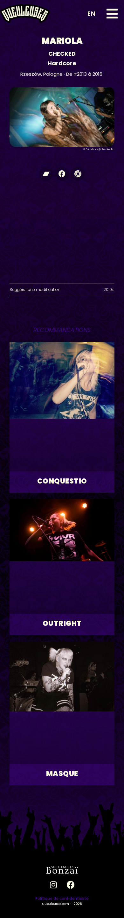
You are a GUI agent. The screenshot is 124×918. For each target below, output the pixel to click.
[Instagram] (53, 885)
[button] (112, 13)
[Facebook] (62, 174)
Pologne (53, 74)
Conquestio (62, 481)
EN (91, 13)
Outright (62, 623)
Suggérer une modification (35, 289)
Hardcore (62, 63)
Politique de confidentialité (62, 898)
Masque (62, 774)
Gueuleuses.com (55, 904)
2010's (108, 289)
